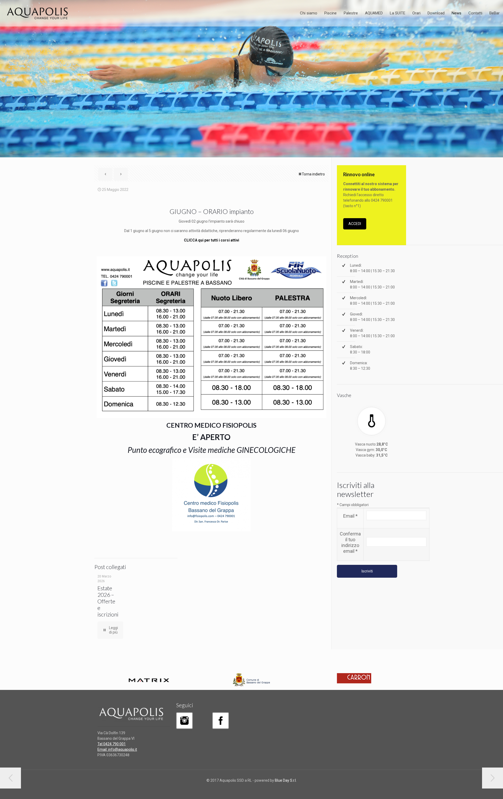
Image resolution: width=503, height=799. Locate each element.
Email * (350, 516)
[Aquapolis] (37, 13)
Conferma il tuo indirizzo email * (350, 542)
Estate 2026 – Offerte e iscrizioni (107, 601)
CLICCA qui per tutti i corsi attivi (211, 240)
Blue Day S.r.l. (286, 780)
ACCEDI (354, 224)
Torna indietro (313, 174)
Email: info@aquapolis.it (117, 749)
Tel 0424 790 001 (111, 744)
